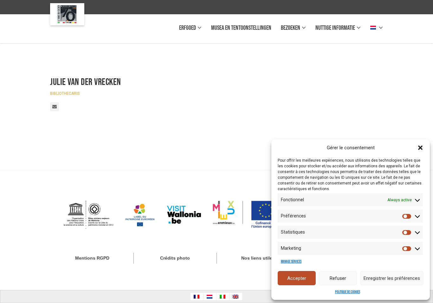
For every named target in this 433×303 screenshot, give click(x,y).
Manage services (291, 261)
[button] (420, 148)
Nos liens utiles (258, 258)
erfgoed (187, 28)
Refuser (338, 278)
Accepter (296, 278)
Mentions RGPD (92, 258)
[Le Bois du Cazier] (67, 14)
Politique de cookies (347, 292)
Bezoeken (290, 28)
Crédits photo (175, 258)
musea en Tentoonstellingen (241, 28)
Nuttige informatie (335, 28)
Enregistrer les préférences (392, 278)
